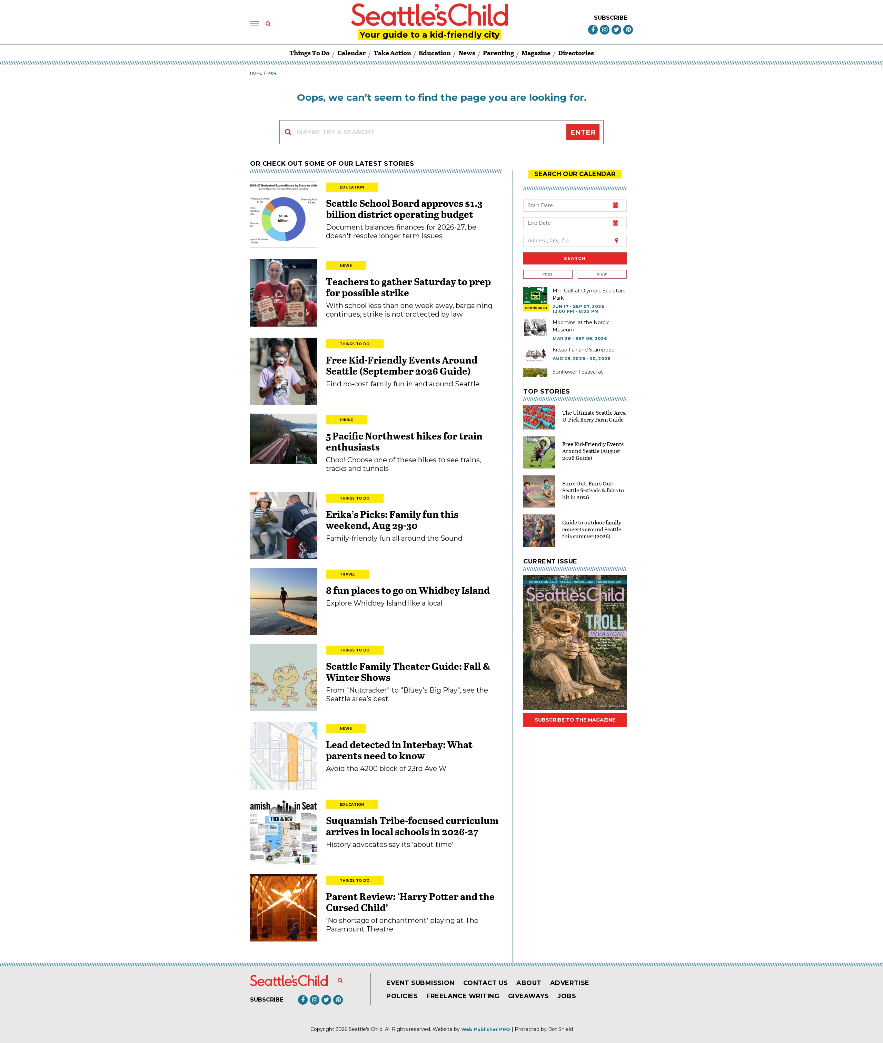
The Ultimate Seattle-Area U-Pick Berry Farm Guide (594, 415)
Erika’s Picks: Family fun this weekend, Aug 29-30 (392, 519)
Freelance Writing (462, 996)
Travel (348, 574)
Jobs (566, 996)
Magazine (536, 52)
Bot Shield (560, 1029)
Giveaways (528, 996)
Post (548, 274)
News (466, 52)
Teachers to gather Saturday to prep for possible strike (408, 286)
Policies (402, 996)
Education (435, 52)
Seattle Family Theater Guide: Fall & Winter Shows (408, 671)
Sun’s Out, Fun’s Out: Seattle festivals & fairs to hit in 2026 (593, 490)
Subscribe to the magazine (575, 720)
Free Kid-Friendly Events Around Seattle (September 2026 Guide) (401, 365)
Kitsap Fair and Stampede (584, 350)
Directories (576, 52)
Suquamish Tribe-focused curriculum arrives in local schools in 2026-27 (412, 825)
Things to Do (309, 52)
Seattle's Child (366, 1029)
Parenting (498, 52)
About (529, 983)
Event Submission (420, 983)
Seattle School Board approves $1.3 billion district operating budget (404, 208)
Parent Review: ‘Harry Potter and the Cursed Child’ (410, 901)
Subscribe (610, 18)
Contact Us (485, 983)
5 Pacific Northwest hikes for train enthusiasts (404, 441)
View (602, 274)
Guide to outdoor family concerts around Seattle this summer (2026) (591, 529)
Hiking (347, 420)
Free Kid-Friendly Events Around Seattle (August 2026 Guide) (593, 451)
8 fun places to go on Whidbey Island (409, 590)
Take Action (392, 52)
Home (256, 73)
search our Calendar (575, 174)
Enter (583, 132)
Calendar (351, 52)
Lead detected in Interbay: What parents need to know (399, 749)
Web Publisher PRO (485, 1029)
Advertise (569, 983)
